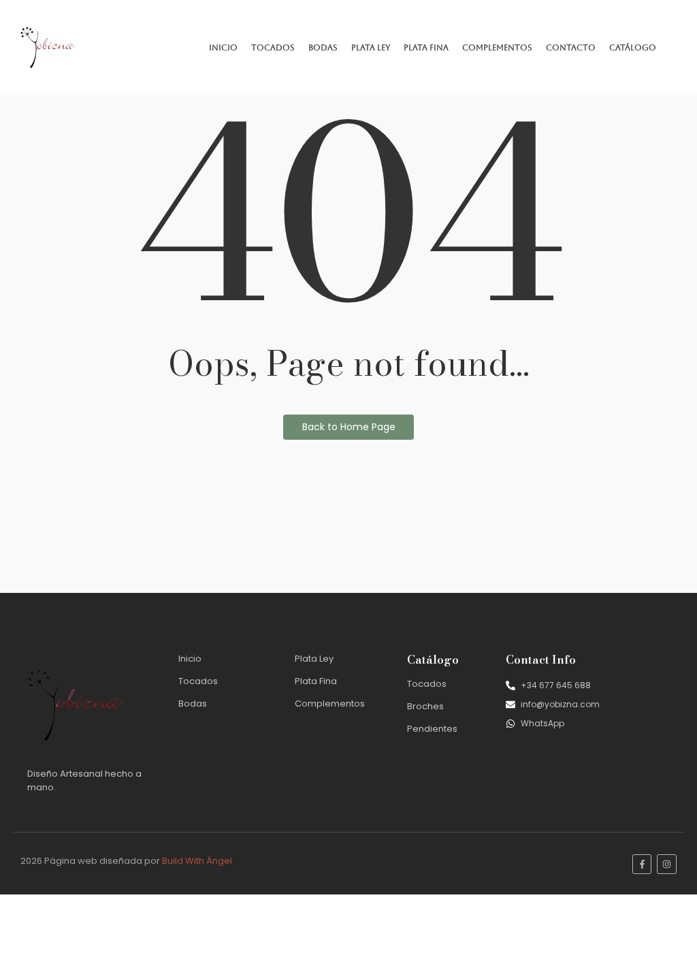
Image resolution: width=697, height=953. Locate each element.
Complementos (497, 47)
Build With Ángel (197, 860)
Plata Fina (426, 47)
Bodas (323, 47)
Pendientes (432, 728)
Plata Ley (370, 47)
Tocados (273, 47)
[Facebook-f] (642, 864)
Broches (425, 706)
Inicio (223, 47)
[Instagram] (667, 864)
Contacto (571, 47)
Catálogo (632, 47)
